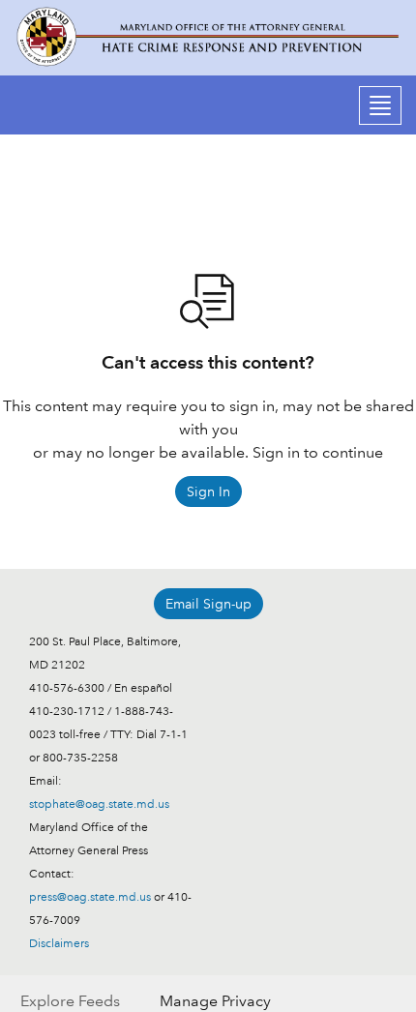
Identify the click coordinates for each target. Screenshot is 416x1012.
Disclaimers (59, 944)
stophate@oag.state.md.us (99, 804)
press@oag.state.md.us (90, 897)
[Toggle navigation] (380, 105)
